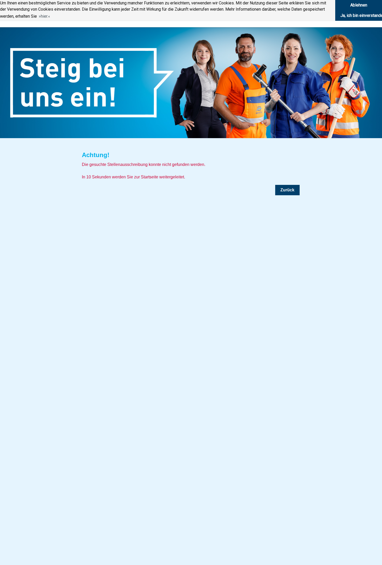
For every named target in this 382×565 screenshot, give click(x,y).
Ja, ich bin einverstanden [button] (361, 15)
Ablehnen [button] (358, 5)
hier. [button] (44, 16)
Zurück (287, 190)
